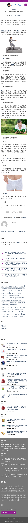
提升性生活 (4, 309)
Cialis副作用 (15, 486)
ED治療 (16, 286)
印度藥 (7, 242)
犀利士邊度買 (4, 497)
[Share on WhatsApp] (7, 212)
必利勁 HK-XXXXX (5, 293)
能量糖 (3, 500)
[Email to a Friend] (15, 212)
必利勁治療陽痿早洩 (6, 300)
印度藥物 (3, 290)
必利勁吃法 (4, 295)
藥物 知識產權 (18, 314)
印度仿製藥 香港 (8, 288)
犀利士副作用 (15, 493)
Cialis (3, 486)
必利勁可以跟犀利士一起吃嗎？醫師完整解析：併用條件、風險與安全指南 (16, 269)
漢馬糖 (23, 490)
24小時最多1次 (5, 286)
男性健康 (14, 9)
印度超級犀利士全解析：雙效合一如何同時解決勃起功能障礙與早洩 (16, 275)
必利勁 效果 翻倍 (5, 297)
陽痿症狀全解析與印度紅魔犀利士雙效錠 (15, 258)
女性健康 (3, 326)
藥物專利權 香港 (10, 314)
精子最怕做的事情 (22, 231)
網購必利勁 (21, 311)
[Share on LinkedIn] (20, 212)
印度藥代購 (21, 288)
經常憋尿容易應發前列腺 (7, 231)
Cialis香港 (21, 488)
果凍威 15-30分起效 (19, 309)
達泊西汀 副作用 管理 (6, 316)
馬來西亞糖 (15, 500)
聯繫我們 (14, 518)
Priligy (3, 288)
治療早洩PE (4, 311)
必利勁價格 (19, 293)
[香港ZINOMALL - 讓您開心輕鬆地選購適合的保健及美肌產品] (14, 5)
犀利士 (9, 311)
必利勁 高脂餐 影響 (13, 304)
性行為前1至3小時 (14, 307)
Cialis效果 (9, 488)
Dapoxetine (11, 286)
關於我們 (9, 518)
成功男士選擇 (22, 307)
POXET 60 (22, 286)
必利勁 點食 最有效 (5, 307)
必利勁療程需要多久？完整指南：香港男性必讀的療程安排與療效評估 (16, 263)
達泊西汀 (24, 314)
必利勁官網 (9, 295)
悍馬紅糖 (14, 490)
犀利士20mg (8, 493)
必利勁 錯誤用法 (21, 302)
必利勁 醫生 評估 (13, 302)
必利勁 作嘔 (12, 293)
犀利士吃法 (21, 493)
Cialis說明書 (14, 488)
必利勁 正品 (12, 297)
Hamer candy (4, 490)
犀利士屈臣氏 (4, 495)
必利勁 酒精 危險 (5, 302)
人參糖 (9, 490)
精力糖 (16, 497)
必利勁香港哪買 (5, 304)
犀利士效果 (10, 495)
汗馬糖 (18, 490)
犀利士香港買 (11, 497)
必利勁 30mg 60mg (22, 290)
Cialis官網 (4, 488)
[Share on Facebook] (10, 212)
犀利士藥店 (16, 495)
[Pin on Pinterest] (18, 212)
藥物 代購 (3, 314)
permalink (24, 217)
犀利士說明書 (23, 495)
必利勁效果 (15, 295)
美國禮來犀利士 (22, 497)
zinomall (19, 15)
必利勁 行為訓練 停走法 (16, 300)
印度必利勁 (15, 288)
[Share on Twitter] (12, 212)
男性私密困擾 (14, 311)
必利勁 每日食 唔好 (20, 297)
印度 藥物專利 (9, 290)
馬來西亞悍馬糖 (9, 500)
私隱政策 (18, 518)
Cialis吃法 (21, 486)
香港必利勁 (21, 316)
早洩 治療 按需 (10, 309)
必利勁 (15, 290)
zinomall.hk (19, 242)
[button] (2, 4)
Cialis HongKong (8, 486)
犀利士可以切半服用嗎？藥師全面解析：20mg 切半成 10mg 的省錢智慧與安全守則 (15, 253)
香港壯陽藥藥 (14, 316)
